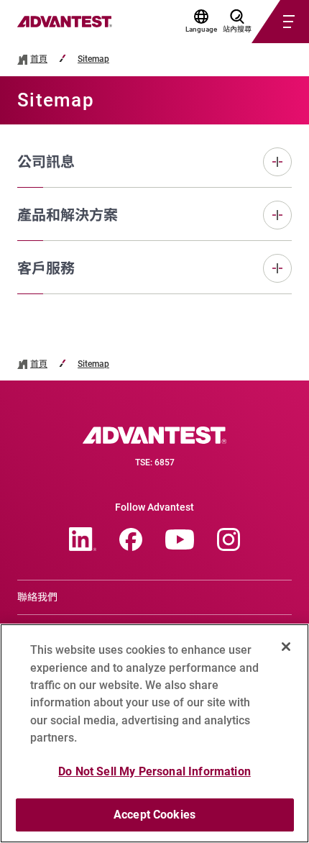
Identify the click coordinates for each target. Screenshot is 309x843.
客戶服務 (46, 268)
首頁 (38, 59)
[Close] (286, 646)
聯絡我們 (37, 597)
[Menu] (263, 21)
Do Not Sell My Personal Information (154, 771)
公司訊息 (46, 161)
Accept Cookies (154, 814)
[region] (154, 733)
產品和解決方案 (67, 215)
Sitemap (93, 59)
